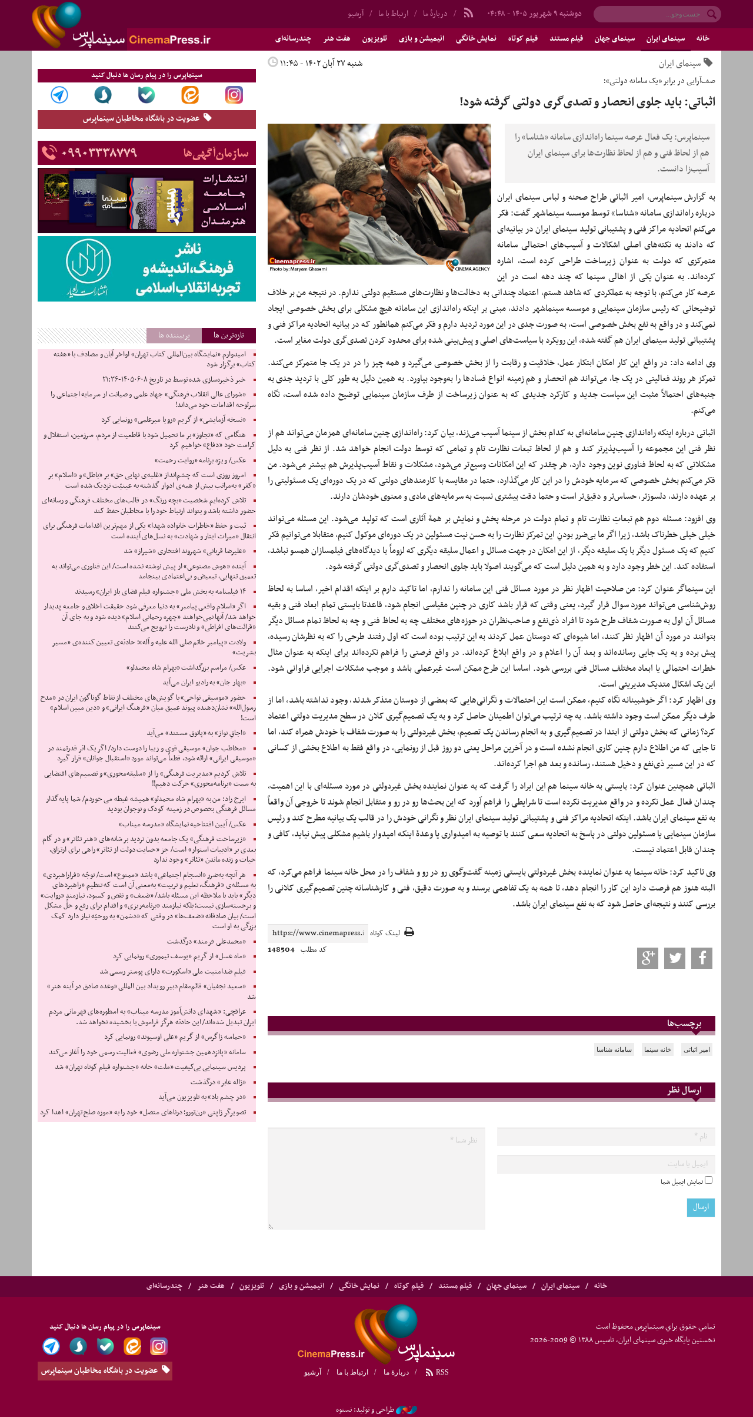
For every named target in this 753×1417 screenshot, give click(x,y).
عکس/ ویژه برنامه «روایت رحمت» (200, 460)
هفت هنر (337, 38)
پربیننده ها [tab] (174, 335)
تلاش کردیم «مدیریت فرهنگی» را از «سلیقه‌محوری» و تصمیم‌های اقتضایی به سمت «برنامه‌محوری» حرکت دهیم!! (149, 779)
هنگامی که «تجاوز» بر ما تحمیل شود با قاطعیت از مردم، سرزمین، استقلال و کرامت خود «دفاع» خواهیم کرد (150, 440)
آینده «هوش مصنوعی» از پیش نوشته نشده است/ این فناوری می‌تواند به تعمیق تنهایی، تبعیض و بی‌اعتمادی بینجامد (154, 572)
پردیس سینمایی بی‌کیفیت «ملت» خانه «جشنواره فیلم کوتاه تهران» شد (150, 1067)
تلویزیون (374, 38)
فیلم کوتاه (523, 38)
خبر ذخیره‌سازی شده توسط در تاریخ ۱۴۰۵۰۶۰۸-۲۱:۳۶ (173, 379)
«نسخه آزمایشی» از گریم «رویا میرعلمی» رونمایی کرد (173, 419)
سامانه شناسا (614, 1049)
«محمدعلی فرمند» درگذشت (206, 941)
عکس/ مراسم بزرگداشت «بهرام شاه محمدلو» (186, 667)
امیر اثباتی (697, 1049)
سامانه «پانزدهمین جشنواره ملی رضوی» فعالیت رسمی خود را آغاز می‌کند (147, 1052)
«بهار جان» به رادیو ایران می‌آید (204, 682)
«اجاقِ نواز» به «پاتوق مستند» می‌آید (196, 733)
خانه (703, 38)
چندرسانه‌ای (293, 38)
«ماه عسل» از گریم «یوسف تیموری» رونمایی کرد (179, 956)
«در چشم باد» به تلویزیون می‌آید (202, 1097)
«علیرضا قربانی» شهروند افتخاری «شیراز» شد (185, 551)
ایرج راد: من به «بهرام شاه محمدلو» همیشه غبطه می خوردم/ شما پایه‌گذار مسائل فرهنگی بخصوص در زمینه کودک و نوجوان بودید (150, 804)
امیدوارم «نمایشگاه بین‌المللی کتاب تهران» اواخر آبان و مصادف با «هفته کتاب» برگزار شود (155, 360)
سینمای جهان (615, 38)
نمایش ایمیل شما (682, 1182)
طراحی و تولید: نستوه (365, 1409)
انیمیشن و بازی (421, 38)
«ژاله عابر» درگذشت (218, 1082)
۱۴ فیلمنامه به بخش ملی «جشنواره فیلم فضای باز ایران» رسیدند (160, 591)
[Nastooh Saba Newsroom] (406, 1409)
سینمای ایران (666, 38)
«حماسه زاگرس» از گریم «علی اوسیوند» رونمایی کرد (175, 1037)
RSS (441, 1372)
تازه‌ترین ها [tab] (229, 335)
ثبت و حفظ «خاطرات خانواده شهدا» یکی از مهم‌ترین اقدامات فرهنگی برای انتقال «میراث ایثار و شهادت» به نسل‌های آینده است (149, 531)
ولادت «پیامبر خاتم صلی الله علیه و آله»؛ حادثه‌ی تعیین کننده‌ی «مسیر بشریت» (154, 648)
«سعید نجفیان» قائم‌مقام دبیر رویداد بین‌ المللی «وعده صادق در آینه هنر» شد (151, 992)
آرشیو (356, 14)
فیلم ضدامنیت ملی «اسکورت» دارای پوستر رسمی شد (172, 971)
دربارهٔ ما (435, 14)
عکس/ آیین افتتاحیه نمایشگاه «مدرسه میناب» (182, 824)
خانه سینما (657, 1049)
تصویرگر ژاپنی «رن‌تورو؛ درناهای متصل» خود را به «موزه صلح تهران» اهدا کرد (142, 1112)
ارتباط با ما (393, 14)
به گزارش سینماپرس (682, 197)
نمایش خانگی (476, 38)
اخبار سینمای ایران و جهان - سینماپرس (149, 25)
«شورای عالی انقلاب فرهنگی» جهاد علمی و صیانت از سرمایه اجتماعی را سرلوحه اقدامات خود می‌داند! (153, 400)
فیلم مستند (566, 38)
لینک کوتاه (385, 934)
